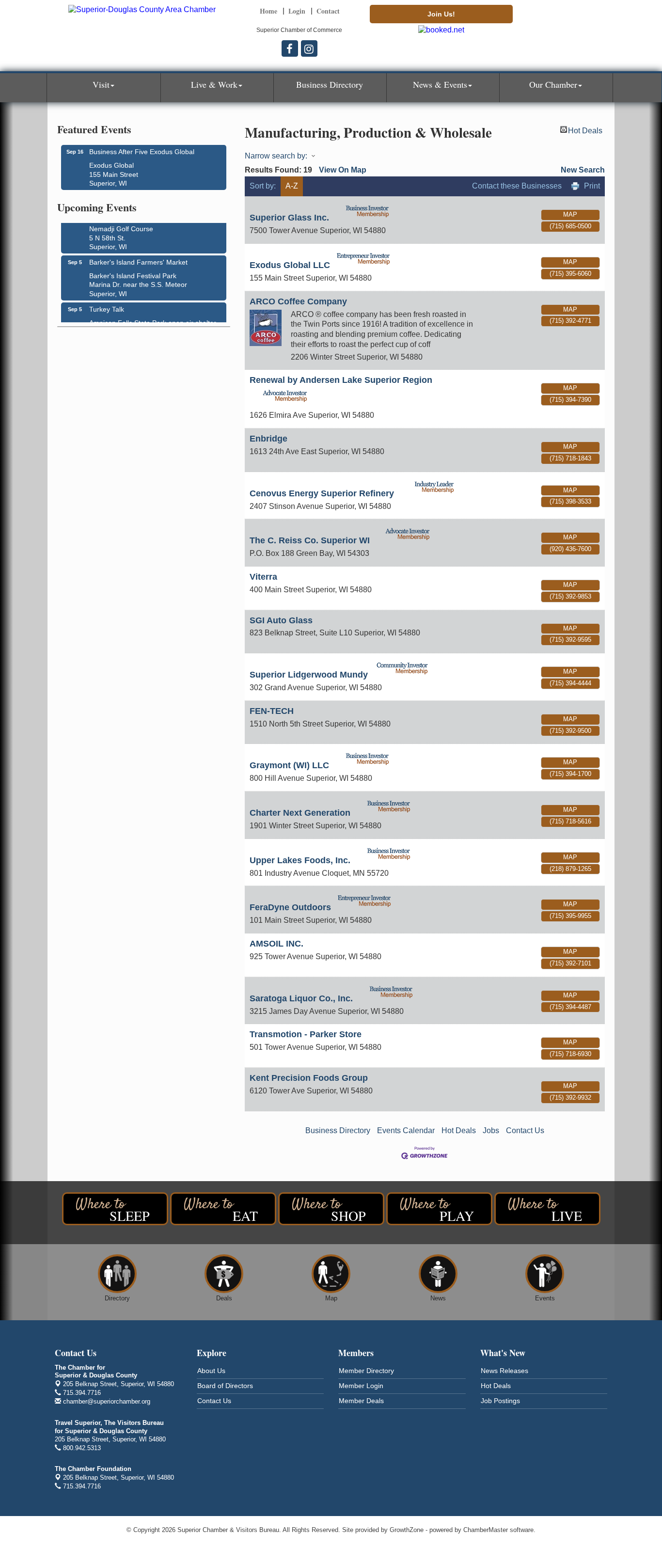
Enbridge (268, 438)
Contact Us (525, 1130)
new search (583, 170)
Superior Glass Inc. (289, 217)
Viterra (263, 577)
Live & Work (214, 84)
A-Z (291, 186)
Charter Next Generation (300, 813)
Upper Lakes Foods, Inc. (300, 860)
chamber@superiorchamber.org (105, 1401)
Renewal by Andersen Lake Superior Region (341, 380)
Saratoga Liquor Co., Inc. (301, 998)
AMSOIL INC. (276, 943)
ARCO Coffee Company (298, 301)
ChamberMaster (485, 1529)
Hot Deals (585, 129)
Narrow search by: (276, 156)
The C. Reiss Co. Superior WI (310, 540)
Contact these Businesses (517, 186)
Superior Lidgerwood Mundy (309, 675)
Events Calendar (406, 1130)
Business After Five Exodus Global (141, 152)
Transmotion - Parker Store (306, 1034)
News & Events (440, 84)
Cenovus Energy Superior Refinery (322, 493)
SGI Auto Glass (281, 620)
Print (592, 186)
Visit (101, 84)
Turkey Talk (106, 304)
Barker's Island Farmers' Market (138, 257)
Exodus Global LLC (290, 265)
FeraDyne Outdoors (290, 907)
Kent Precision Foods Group (309, 1078)
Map (570, 214)
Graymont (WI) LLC (289, 765)
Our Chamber (553, 84)
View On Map (342, 170)
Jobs (491, 1130)
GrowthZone (407, 1529)
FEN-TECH (272, 711)
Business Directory (329, 84)
